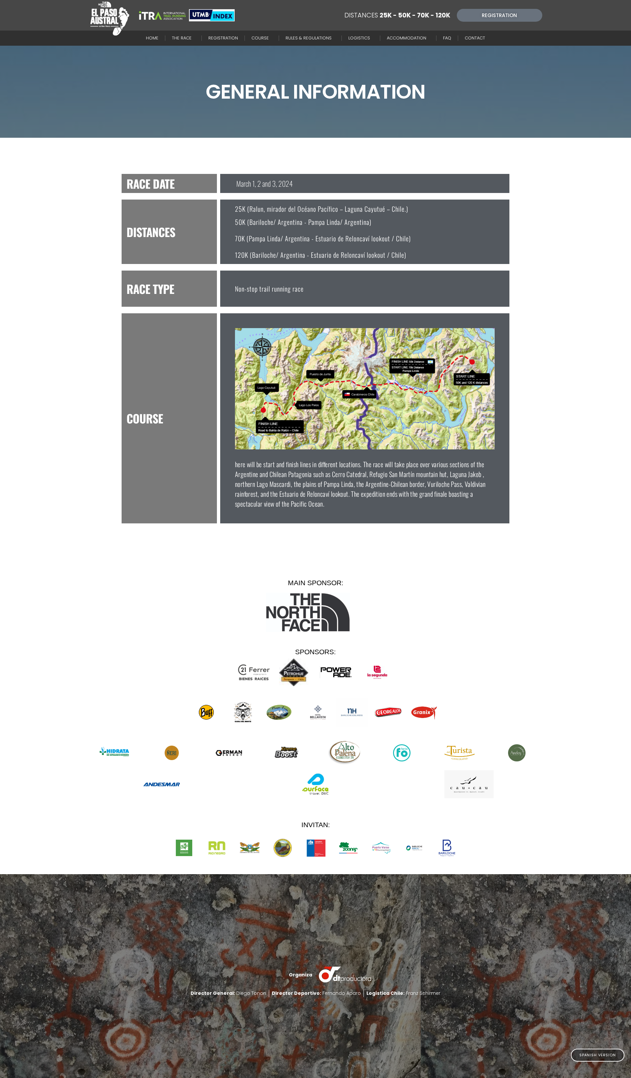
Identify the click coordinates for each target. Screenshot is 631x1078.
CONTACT (475, 38)
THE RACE (182, 38)
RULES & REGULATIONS (309, 38)
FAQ (447, 38)
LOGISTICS (359, 38)
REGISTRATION (223, 38)
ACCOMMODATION (406, 38)
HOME (152, 38)
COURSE (260, 38)
